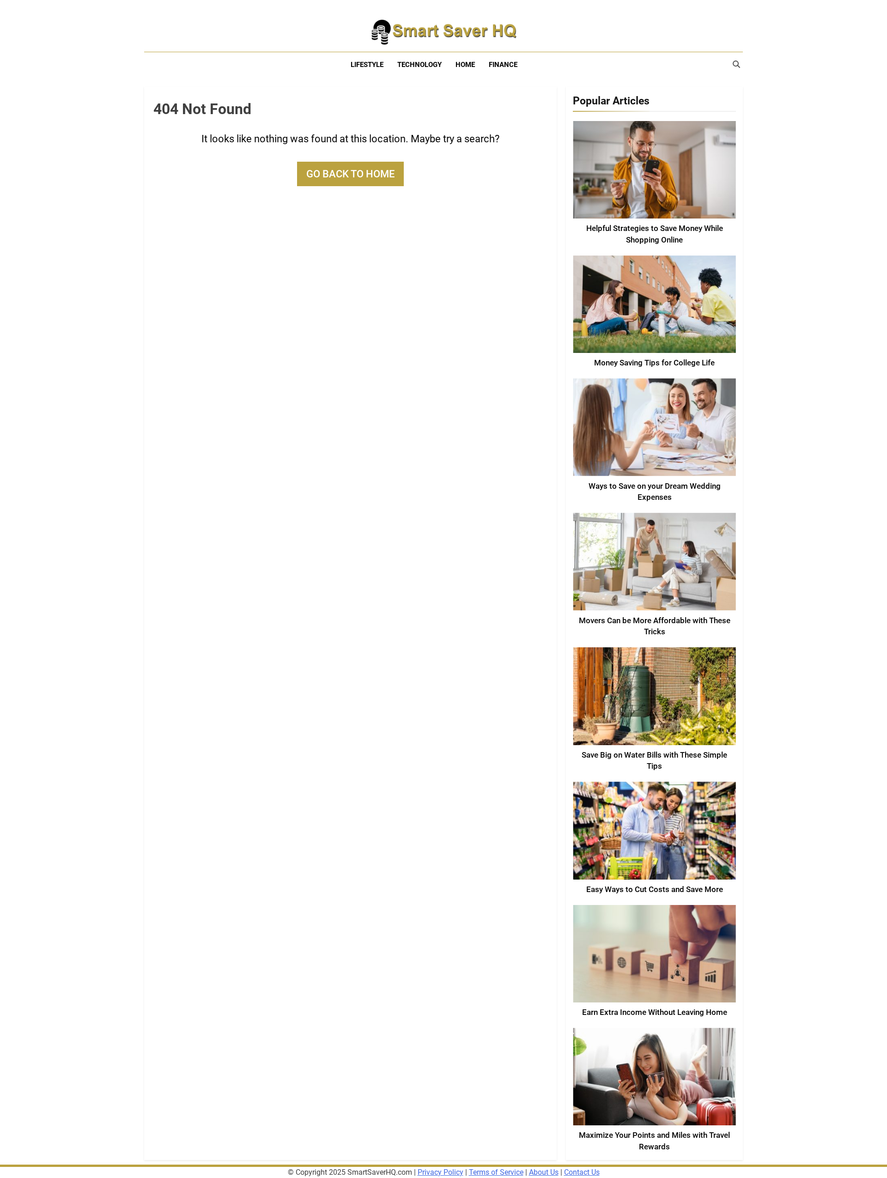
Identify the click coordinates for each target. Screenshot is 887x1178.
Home (465, 65)
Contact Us (582, 1172)
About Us (544, 1172)
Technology (419, 65)
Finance (503, 65)
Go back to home (350, 174)
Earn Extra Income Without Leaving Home (654, 1012)
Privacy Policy (440, 1172)
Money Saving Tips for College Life (654, 362)
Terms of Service (496, 1172)
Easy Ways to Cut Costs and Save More (654, 889)
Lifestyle (367, 65)
